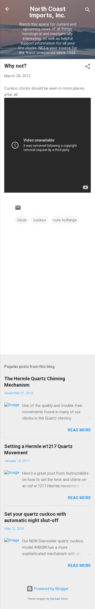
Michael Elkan (59, 599)
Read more (79, 430)
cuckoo (39, 220)
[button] (87, 67)
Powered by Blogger (51, 588)
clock (21, 220)
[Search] (87, 11)
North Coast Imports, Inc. (47, 12)
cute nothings (65, 220)
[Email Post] (18, 209)
